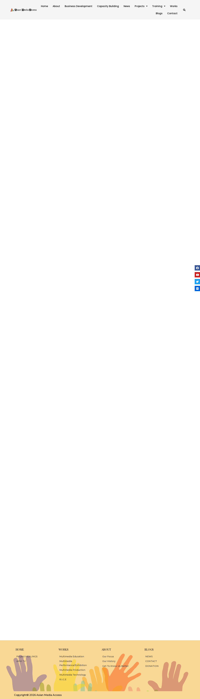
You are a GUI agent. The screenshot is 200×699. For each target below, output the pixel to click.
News (127, 6)
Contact (172, 13)
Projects (140, 6)
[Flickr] (197, 288)
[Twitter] (197, 281)
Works (174, 6)
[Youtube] (197, 274)
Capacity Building (108, 6)
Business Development (78, 6)
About (56, 6)
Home (44, 6)
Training (157, 6)
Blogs (159, 13)
